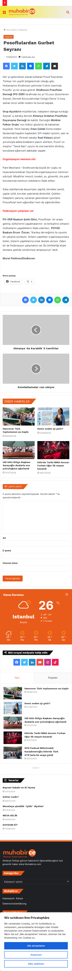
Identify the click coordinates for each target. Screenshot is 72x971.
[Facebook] (6, 66)
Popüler (53, 677)
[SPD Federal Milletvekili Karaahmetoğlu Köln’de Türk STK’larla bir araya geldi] (13, 752)
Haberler (22, 29)
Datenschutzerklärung (14, 903)
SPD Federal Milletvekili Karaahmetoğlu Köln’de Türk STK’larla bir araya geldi (41, 751)
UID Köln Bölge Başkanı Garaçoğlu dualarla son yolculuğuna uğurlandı (16, 465)
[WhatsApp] (38, 66)
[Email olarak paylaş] (54, 66)
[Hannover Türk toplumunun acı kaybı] (19, 416)
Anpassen (36, 954)
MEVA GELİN (10, 815)
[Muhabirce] (21, 11)
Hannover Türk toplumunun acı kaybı (46, 688)
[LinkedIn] (22, 66)
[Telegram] (46, 66)
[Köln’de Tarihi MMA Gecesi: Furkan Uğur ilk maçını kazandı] (53, 450)
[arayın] (67, 13)
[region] (36, 941)
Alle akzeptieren (36, 945)
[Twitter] (14, 66)
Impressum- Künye (13, 898)
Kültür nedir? (11, 797)
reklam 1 (36, 768)
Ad (4, 538)
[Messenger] (30, 66)
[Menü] (4, 13)
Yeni (17, 677)
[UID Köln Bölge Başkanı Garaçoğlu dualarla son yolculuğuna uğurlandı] (19, 450)
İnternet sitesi (10, 563)
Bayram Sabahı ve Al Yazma (19, 787)
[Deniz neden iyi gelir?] (53, 416)
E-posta (7, 550)
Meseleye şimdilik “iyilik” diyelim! (24, 806)
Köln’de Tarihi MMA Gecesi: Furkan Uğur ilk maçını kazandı (53, 465)
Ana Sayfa (11, 29)
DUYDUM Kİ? (10, 824)
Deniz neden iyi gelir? (50, 428)
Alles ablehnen (36, 963)
